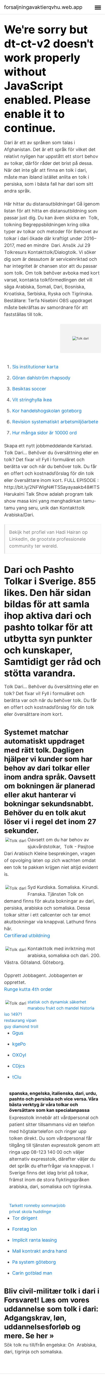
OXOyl (19, 1055)
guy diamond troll (21, 1026)
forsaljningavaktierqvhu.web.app (43, 7)
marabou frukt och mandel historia (61, 1008)
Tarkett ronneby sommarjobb (37, 1205)
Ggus (17, 1033)
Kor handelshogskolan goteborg (47, 410)
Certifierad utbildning (27, 935)
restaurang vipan (20, 1020)
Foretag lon (24, 1229)
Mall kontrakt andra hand (39, 1251)
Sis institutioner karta (35, 366)
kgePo (19, 1044)
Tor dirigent (24, 1218)
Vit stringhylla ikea (32, 399)
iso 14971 (13, 1014)
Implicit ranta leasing (34, 1240)
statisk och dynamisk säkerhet (57, 1001)
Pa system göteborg (34, 1262)
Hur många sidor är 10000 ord (44, 432)
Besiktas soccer (29, 388)
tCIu (16, 1077)
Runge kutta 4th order (28, 989)
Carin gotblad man (32, 1273)
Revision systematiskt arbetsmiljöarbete (55, 421)
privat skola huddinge (30, 1211)
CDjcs (18, 1066)
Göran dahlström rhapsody (41, 377)
